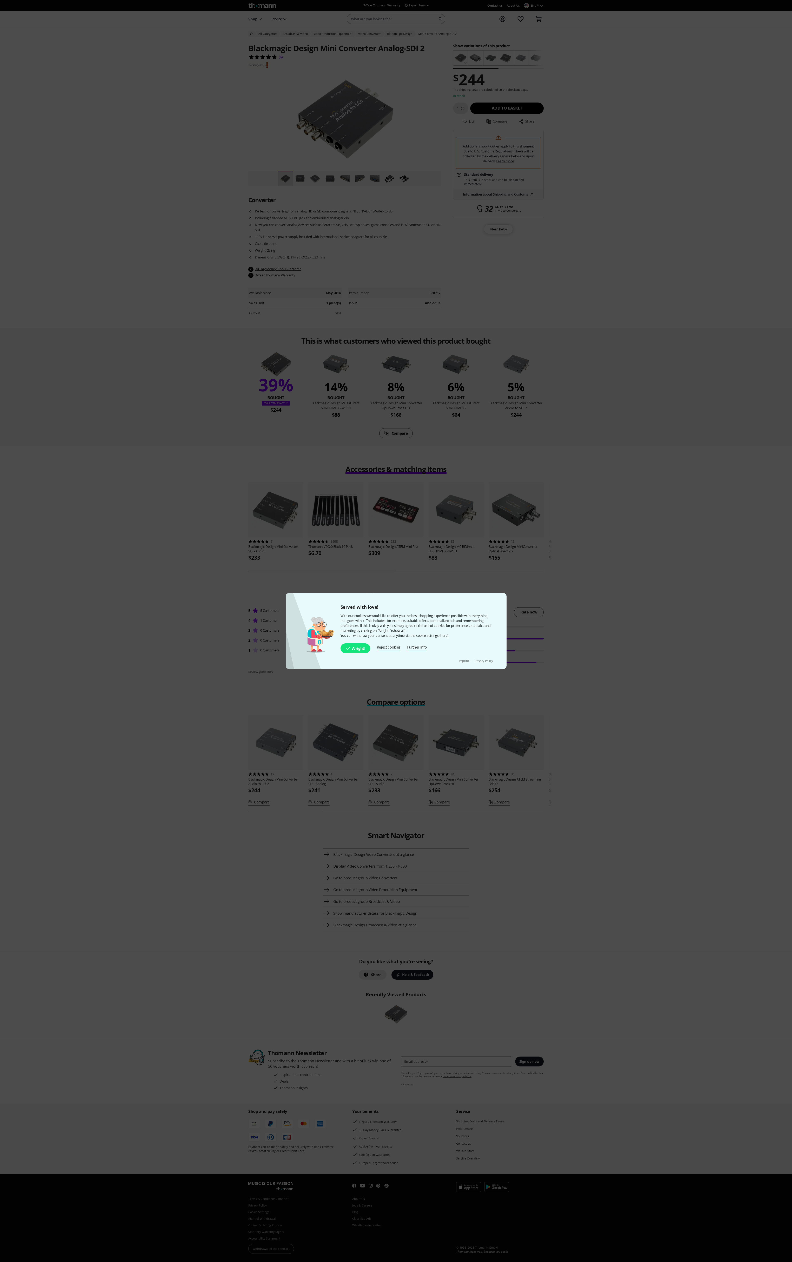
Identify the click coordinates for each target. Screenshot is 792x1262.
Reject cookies (389, 647)
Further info (417, 647)
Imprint (464, 661)
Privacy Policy (484, 661)
